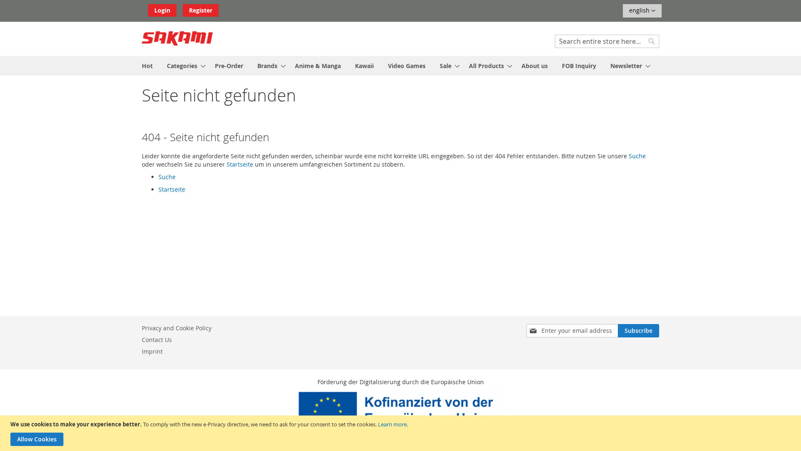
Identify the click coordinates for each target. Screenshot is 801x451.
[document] (401, 433)
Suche (637, 156)
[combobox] (607, 41)
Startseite (240, 164)
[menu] (401, 66)
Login (162, 10)
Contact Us (157, 340)
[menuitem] (147, 66)
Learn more (392, 424)
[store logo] (177, 38)
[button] (642, 11)
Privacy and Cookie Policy (177, 328)
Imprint (152, 351)
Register (200, 10)
